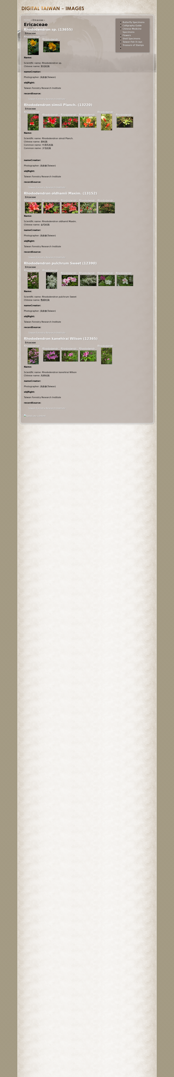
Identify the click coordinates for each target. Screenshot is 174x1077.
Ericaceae (30, 33)
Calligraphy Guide (132, 25)
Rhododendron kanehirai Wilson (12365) (61, 339)
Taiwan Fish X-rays (132, 42)
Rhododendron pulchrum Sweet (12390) (60, 263)
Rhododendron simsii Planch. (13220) (58, 105)
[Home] (53, 8)
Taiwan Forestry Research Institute (46, 99)
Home (27, 20)
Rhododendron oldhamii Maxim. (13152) (60, 193)
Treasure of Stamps (133, 45)
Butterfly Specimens (134, 22)
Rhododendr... (33, 36)
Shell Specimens (131, 38)
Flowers (127, 35)
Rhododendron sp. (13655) (48, 29)
